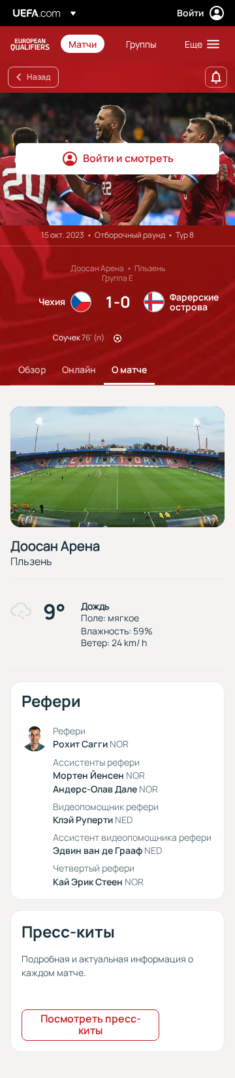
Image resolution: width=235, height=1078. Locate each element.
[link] (82, 44)
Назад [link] (38, 76)
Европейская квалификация (30, 44)
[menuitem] (86, 44)
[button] (199, 44)
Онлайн (79, 369)
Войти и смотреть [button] (128, 158)
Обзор (32, 369)
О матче (129, 369)
